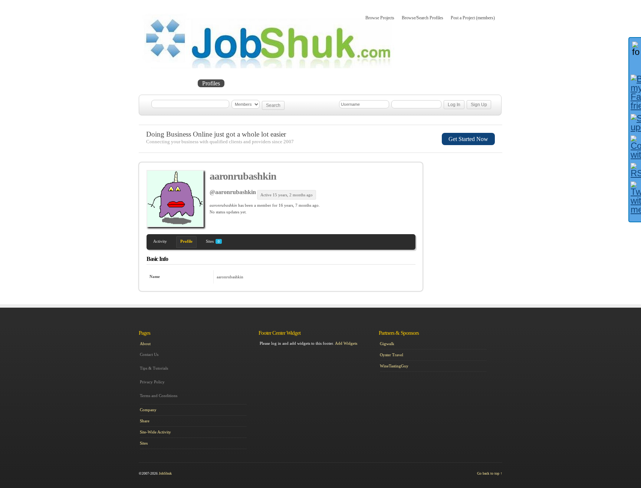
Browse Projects (379, 17)
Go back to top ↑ (489, 473)
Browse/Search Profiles (422, 17)
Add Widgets (346, 343)
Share (144, 421)
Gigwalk (387, 343)
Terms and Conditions (158, 395)
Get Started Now (468, 139)
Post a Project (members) (473, 17)
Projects (181, 83)
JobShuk (165, 473)
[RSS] (635, 170)
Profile (186, 241)
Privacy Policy (152, 382)
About (290, 83)
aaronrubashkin (243, 176)
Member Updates (251, 83)
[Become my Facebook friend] (635, 92)
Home (154, 83)
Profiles (211, 83)
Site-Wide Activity (155, 432)
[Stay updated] (635, 123)
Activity (160, 241)
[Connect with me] (635, 147)
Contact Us (149, 354)
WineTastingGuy (394, 366)
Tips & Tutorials (154, 368)
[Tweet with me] (635, 197)
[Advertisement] (467, 201)
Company (148, 409)
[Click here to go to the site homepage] (268, 67)
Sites (213, 241)
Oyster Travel (391, 355)
